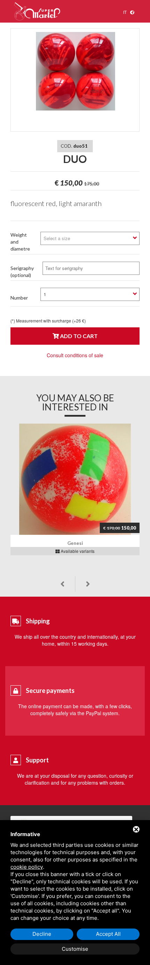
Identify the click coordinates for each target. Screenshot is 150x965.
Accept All (108, 934)
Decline (41, 934)
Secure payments (50, 690)
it (125, 12)
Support (37, 760)
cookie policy (26, 867)
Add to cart (78, 336)
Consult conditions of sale (75, 355)
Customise (75, 949)
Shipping (38, 621)
